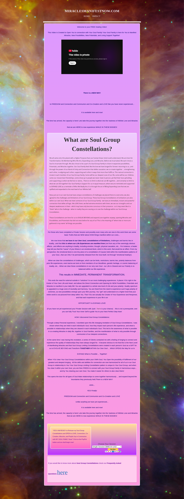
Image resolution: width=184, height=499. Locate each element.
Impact (96, 16)
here (99, 308)
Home (87, 16)
